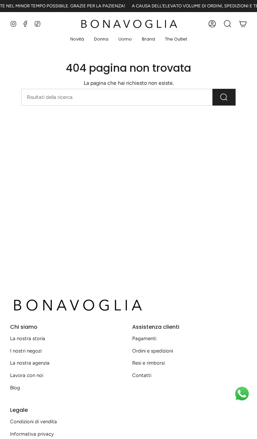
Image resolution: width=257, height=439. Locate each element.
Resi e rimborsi (148, 363)
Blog (15, 388)
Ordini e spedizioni (152, 351)
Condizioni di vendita (33, 422)
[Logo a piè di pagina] (77, 305)
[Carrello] (243, 23)
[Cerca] (224, 97)
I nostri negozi (25, 351)
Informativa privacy (32, 434)
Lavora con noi (26, 375)
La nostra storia (27, 338)
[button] (77, 40)
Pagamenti (144, 338)
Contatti (141, 375)
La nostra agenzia (30, 363)
